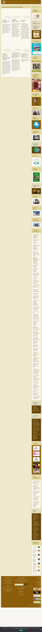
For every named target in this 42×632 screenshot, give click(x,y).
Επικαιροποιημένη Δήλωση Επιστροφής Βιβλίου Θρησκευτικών (36, 338)
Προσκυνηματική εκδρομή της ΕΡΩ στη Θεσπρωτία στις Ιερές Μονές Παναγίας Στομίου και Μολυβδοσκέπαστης (36, 536)
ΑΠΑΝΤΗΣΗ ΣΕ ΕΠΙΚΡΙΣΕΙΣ (35, 432)
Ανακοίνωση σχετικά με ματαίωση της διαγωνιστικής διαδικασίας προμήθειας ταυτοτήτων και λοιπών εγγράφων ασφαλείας (36, 378)
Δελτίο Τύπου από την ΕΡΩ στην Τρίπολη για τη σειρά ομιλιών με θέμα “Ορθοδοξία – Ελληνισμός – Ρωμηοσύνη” (36, 504)
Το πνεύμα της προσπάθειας (37, 582)
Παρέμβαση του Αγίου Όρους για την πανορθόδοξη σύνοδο (36, 394)
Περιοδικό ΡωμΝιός (35, 58)
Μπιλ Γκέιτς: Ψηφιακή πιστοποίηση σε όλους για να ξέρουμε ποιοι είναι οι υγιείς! (36, 308)
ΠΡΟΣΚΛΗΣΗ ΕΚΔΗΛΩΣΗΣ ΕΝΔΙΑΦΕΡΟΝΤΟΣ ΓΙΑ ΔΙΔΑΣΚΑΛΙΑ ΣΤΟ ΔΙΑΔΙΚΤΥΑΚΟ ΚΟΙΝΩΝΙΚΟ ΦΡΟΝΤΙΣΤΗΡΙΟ (36, 260)
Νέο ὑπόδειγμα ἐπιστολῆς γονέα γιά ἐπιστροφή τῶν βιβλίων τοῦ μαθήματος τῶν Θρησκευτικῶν (36, 386)
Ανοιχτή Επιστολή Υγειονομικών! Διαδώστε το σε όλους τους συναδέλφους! (36, 282)
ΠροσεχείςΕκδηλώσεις (35, 403)
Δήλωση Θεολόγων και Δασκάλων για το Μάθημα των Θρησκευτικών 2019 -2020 (36, 365)
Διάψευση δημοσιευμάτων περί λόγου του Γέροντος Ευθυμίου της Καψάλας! (36, 328)
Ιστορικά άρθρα (35, 208)
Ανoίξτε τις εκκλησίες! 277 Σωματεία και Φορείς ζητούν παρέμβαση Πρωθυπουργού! (36, 323)
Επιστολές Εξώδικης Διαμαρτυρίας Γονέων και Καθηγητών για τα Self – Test (36, 297)
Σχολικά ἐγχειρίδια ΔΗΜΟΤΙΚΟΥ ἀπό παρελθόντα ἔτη (35, 349)
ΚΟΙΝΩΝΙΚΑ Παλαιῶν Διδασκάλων (35, 76)
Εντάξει (21, 630)
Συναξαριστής (39, 583)
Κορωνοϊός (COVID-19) (35, 144)
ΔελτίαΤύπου (34, 511)
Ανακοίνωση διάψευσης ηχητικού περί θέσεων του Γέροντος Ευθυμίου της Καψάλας (36, 274)
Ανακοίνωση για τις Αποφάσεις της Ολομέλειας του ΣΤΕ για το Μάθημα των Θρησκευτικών (36, 354)
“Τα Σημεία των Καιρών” (35, 243)
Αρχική (40, 580)
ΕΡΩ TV (35, 108)
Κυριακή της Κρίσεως (23, 21)
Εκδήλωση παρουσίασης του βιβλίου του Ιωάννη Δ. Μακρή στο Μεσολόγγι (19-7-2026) (36, 482)
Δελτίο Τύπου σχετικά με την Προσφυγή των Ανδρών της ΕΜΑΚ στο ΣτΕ (36, 286)
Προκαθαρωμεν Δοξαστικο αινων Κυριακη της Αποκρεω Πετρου (25, 55)
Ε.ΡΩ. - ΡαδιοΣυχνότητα (36, 23)
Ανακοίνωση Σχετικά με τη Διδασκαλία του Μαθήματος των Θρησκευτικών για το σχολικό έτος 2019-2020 (36, 359)
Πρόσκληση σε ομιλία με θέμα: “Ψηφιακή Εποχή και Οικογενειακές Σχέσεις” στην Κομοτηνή (36, 493)
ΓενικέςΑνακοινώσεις (36, 477)
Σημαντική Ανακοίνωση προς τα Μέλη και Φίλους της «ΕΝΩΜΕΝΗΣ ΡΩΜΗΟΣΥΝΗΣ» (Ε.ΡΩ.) (36, 247)
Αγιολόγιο (35, 196)
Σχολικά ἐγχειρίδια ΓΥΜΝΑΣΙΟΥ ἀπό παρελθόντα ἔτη (35, 346)
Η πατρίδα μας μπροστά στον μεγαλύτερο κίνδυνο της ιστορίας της (36, 397)
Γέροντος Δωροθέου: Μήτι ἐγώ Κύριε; (5, 21)
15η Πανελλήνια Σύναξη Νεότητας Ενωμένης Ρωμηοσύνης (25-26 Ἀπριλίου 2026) (36, 498)
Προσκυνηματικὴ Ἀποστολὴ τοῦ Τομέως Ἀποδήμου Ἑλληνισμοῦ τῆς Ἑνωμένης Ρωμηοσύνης (36, 529)
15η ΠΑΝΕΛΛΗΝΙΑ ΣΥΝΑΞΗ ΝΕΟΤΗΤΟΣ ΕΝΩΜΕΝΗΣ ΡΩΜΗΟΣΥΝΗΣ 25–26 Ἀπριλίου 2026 (36, 236)
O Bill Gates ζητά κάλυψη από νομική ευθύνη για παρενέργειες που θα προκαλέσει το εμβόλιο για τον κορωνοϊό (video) (36, 333)
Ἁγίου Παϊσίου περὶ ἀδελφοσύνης (35, 391)
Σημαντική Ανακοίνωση (35, 11)
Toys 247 (35, 155)
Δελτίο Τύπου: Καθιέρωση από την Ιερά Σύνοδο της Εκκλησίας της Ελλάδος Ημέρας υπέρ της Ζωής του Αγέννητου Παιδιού (36, 371)
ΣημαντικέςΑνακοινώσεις (36, 231)
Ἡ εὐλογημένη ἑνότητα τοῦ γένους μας (36, 240)
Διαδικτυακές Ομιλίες (36, 132)
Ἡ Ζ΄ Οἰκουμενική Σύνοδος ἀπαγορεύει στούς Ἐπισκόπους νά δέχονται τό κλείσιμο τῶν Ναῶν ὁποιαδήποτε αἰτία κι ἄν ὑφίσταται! (36, 317)
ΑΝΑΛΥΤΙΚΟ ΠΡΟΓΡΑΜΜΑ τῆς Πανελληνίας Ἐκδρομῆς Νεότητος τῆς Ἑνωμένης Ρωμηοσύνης (36, 487)
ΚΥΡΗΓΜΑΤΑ (9, 51)
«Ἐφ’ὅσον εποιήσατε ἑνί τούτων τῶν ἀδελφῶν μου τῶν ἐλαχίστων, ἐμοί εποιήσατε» (6, 56)
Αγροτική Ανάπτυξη (35, 169)
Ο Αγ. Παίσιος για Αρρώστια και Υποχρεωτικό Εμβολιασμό (35, 270)
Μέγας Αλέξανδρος (35, 118)
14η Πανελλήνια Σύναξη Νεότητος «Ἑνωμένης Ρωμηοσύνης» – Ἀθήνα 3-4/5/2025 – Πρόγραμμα (36, 428)
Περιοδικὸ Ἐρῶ (36, 41)
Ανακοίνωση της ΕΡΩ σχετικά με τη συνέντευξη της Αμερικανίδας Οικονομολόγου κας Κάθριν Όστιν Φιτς (36, 303)
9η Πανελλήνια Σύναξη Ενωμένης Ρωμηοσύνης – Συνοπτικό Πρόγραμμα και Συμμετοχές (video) (36, 424)
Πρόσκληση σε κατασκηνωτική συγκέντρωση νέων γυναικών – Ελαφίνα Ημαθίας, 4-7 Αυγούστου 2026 (36, 409)
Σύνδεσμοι (35, 443)
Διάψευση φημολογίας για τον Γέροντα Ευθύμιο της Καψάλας (36, 290)
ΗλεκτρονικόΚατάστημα (35, 543)
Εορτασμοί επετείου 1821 (36, 220)
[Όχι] (40, 629)
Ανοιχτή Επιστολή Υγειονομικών (35, 278)
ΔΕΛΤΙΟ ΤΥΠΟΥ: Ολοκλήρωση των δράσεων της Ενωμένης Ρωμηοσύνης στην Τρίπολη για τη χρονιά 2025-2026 (36, 517)
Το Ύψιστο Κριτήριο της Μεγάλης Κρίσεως (16, 20)
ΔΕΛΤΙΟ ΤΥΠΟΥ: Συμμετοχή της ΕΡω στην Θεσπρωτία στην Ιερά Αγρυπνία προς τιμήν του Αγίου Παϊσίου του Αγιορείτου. (36, 523)
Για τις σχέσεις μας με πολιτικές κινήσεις (36, 382)
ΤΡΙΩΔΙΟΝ (28, 51)
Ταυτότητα (39, 581)
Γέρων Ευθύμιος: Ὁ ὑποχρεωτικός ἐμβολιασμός (35, 266)
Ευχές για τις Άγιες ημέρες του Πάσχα (35, 420)
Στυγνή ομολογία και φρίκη (36, 312)
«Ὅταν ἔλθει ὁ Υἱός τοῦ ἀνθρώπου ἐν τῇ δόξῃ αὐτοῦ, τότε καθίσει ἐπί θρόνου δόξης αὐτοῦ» (16, 55)
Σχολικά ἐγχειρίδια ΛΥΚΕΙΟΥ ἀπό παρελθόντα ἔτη (35, 342)
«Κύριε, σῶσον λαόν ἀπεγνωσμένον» (35, 294)
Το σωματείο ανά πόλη (35, 95)
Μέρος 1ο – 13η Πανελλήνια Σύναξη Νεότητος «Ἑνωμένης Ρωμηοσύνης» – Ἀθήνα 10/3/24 (36, 253)
